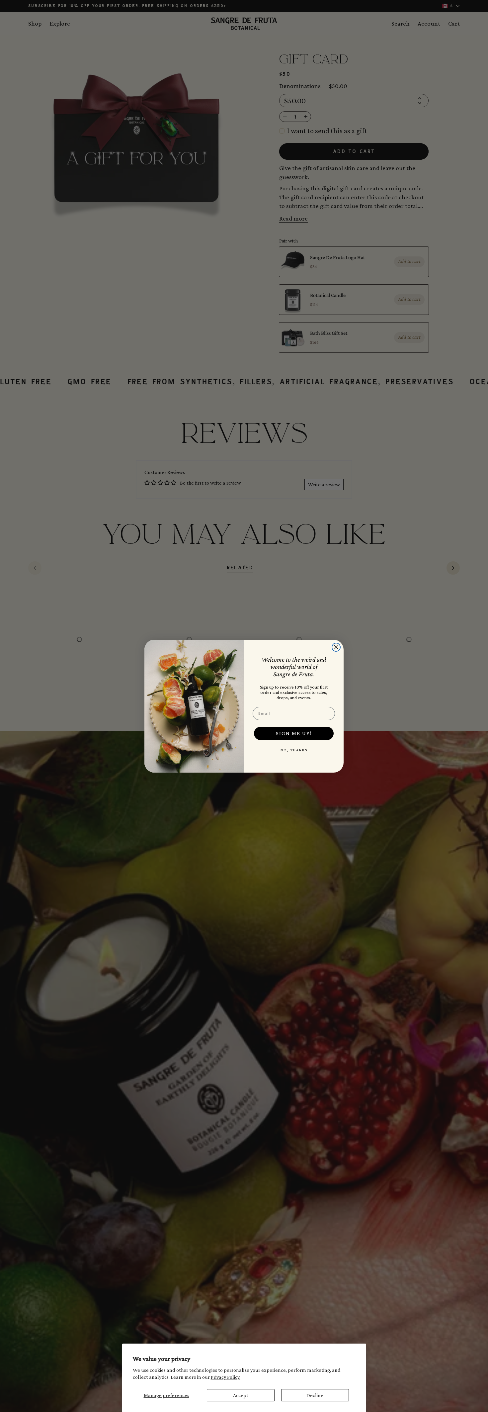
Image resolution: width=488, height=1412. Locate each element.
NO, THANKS (294, 750)
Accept (240, 1395)
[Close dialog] (336, 647)
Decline (314, 1395)
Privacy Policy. (225, 1377)
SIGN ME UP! (294, 733)
